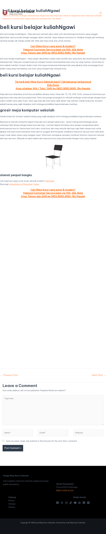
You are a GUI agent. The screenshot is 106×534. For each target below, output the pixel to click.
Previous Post (9, 375)
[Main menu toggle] (100, 13)
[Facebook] (57, 502)
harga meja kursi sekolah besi (38, 18)
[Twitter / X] (62, 502)
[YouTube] (75, 502)
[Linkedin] (84, 502)
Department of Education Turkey (24, 184)
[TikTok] (70, 502)
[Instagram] (66, 502)
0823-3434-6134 (64, 490)
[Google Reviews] (79, 502)
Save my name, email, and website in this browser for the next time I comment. (41, 441)
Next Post (99, 375)
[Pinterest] (88, 502)
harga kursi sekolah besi (13, 18)
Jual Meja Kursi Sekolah (22, 11)
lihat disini (49, 181)
